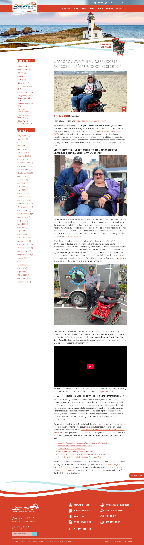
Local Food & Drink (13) (25, 88)
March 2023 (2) (24, 275)
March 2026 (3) (24, 153)
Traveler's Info (79, 516)
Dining (83, 8)
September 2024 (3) (25, 214)
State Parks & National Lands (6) (25, 122)
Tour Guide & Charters (82, 511)
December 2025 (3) (25, 163)
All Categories (23, 66)
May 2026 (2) (23, 146)
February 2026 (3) (24, 156)
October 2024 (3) (24, 211)
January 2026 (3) (24, 159)
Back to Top (138, 475)
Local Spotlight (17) (25, 92)
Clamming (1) (23, 73)
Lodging (76, 8)
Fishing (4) (22, 80)
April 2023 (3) (23, 272)
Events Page (113, 464)
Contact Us (122, 3)
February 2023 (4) (24, 278)
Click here (122, 258)
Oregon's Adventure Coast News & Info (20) (25, 98)
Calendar (100, 8)
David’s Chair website (72, 236)
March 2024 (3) (24, 234)
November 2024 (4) (25, 207)
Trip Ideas (109, 8)
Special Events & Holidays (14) (24, 116)
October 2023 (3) (24, 251)
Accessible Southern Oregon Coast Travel (75, 446)
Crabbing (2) (22, 76)
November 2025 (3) (25, 166)
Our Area (119, 8)
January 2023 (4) (24, 282)
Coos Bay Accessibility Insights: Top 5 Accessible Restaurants (83, 454)
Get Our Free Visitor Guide (83, 522)
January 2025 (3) (24, 200)
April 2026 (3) (23, 149)
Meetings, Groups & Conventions (117, 505)
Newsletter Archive (113, 522)
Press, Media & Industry (114, 511)
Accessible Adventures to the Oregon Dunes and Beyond (81, 457)
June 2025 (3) (23, 183)
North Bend (118, 542)
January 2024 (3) (24, 241)
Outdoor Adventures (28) (25, 105)
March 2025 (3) (24, 194)
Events (91, 8)
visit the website (91, 388)
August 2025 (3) (24, 177)
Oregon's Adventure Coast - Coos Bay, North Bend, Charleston (25, 7)
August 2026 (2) (24, 136)
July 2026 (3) (23, 139)
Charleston (128, 542)
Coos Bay (107, 542)
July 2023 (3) (23, 261)
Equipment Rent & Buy (81, 505)
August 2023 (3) (24, 258)
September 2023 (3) (25, 255)
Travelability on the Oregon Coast (71, 448)
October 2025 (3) (24, 170)
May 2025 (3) (23, 187)
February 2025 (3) (24, 197)
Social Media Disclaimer (55, 541)
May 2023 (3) (23, 268)
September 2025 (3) (25, 173)
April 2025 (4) (23, 190)
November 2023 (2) (25, 248)
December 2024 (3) (25, 204)
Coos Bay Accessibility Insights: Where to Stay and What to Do (83, 443)
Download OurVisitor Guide (105, 45)
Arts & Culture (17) (25, 70)
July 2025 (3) (23, 180)
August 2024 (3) (24, 217)
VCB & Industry (111, 516)
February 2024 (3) (24, 238)
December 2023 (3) (25, 245)
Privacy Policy (68, 541)
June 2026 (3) (23, 142)
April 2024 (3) (23, 231)
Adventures (66, 8)
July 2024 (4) (23, 221)
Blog (112, 3)
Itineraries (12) (23, 83)
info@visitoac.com (105, 391)
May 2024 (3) (23, 228)
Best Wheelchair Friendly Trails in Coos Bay (75, 451)
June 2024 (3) (23, 224)
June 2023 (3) (23, 265)
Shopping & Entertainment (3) (24, 111)
